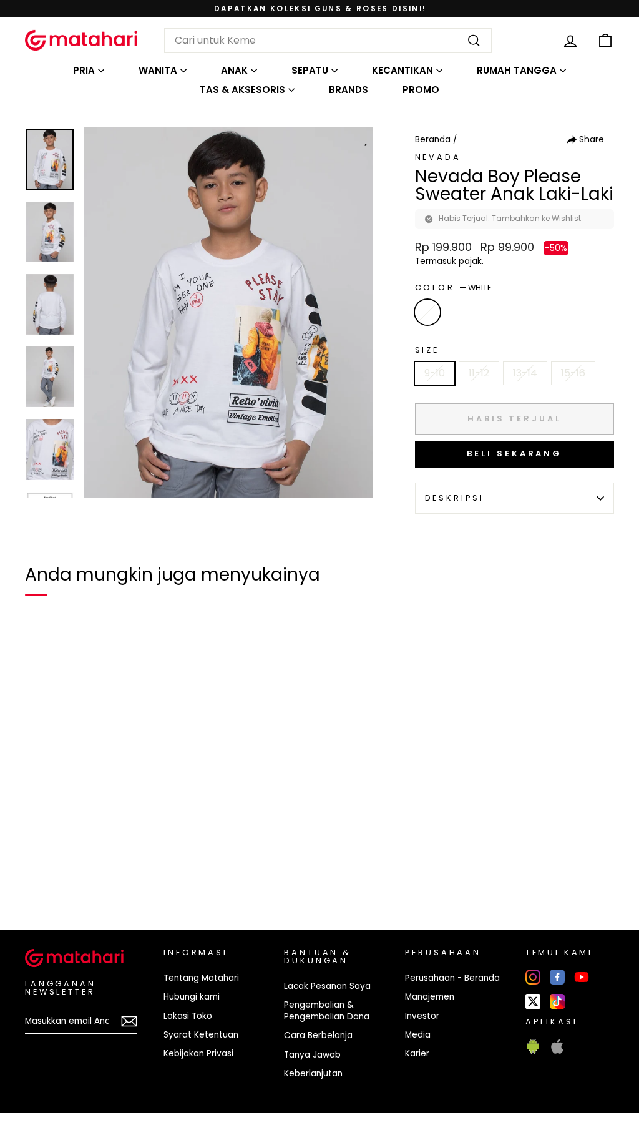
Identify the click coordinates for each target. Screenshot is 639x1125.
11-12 (479, 373)
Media (418, 1035)
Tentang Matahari (201, 978)
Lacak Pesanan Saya (327, 986)
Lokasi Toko (187, 1016)
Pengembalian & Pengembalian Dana (326, 1011)
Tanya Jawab (312, 1055)
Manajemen (429, 997)
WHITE (427, 312)
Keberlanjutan (313, 1073)
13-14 (525, 373)
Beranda (433, 139)
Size (427, 350)
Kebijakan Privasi (198, 1053)
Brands (348, 89)
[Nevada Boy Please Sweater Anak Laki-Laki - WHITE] (42, 878)
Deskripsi (455, 498)
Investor (422, 1016)
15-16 (573, 373)
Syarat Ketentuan (200, 1035)
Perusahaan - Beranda (452, 978)
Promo (420, 89)
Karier (417, 1053)
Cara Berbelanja (318, 1035)
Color (453, 287)
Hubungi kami (191, 997)
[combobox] (328, 40)
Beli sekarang (514, 453)
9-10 (434, 373)
